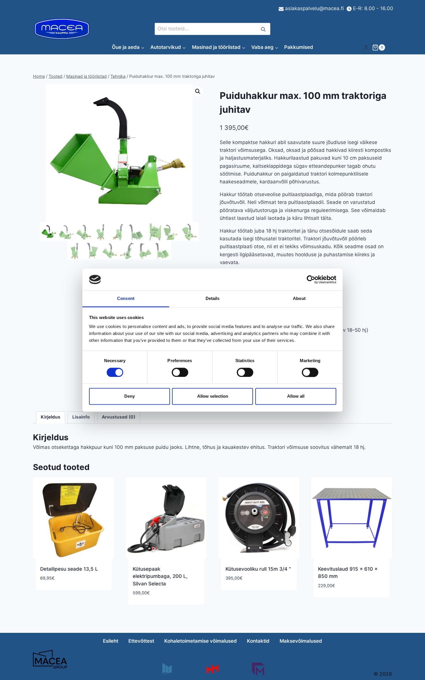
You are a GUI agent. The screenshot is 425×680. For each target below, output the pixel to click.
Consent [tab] (125, 298)
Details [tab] (213, 298)
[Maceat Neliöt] (258, 669)
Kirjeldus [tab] (50, 417)
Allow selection (212, 396)
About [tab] (299, 298)
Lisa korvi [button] (52, 595)
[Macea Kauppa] (167, 669)
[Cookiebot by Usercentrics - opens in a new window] (311, 279)
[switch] (180, 372)
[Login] (366, 47)
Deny (129, 396)
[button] (198, 91)
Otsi (264, 29)
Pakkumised (298, 47)
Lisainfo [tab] (81, 417)
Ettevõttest (141, 641)
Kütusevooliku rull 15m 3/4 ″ (258, 569)
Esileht (110, 641)
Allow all (295, 396)
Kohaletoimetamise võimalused (200, 641)
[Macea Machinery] (212, 669)
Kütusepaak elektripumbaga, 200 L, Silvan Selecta (160, 576)
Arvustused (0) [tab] (118, 417)
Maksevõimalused (301, 641)
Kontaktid (258, 641)
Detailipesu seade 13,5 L (69, 569)
